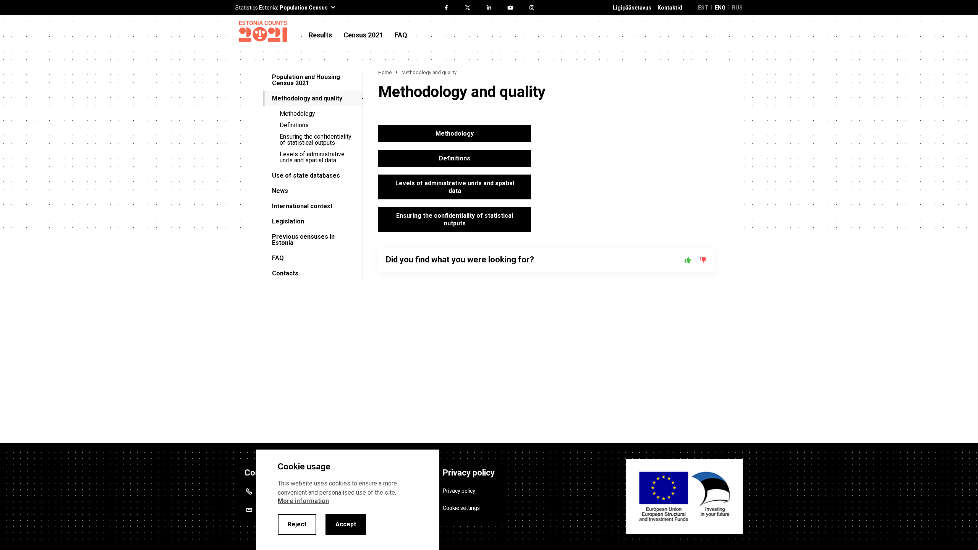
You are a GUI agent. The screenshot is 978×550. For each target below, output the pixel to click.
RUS (737, 8)
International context (302, 206)
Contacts (285, 273)
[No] (703, 260)
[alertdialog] (347, 500)
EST (703, 8)
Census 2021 (363, 35)
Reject (297, 524)
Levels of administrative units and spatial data (312, 157)
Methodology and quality (307, 98)
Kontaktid (669, 8)
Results (320, 35)
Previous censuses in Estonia (303, 239)
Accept (345, 524)
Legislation (288, 221)
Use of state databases (306, 175)
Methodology (297, 113)
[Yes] (687, 260)
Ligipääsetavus (632, 8)
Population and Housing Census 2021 (306, 80)
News (280, 190)
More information (303, 501)
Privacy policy (459, 491)
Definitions (294, 125)
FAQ (401, 35)
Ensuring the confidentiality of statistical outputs (315, 139)
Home (385, 72)
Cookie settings (461, 508)
